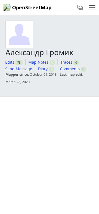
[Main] (92, 8)
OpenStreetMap (31, 7)
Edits (9, 62)
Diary (43, 68)
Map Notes (38, 62)
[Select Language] (80, 7)
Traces (66, 62)
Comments (70, 68)
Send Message (18, 68)
